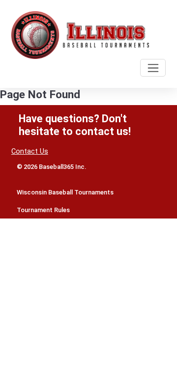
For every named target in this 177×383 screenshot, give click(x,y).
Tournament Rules (43, 210)
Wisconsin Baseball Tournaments (65, 192)
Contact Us (29, 151)
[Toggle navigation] (153, 68)
